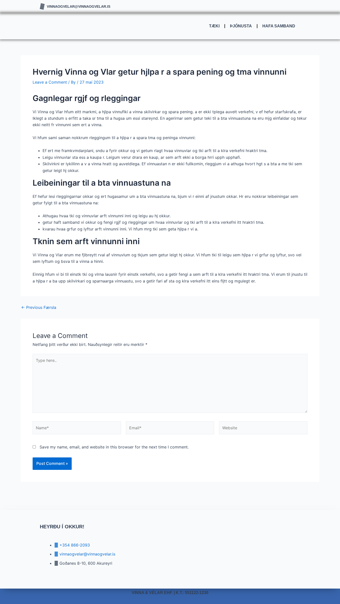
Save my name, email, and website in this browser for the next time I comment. (114, 446)
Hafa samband (278, 26)
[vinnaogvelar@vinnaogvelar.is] (42, 6)
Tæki (214, 26)
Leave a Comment (50, 82)
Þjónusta (241, 26)
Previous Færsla (38, 307)
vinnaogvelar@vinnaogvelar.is (78, 6)
